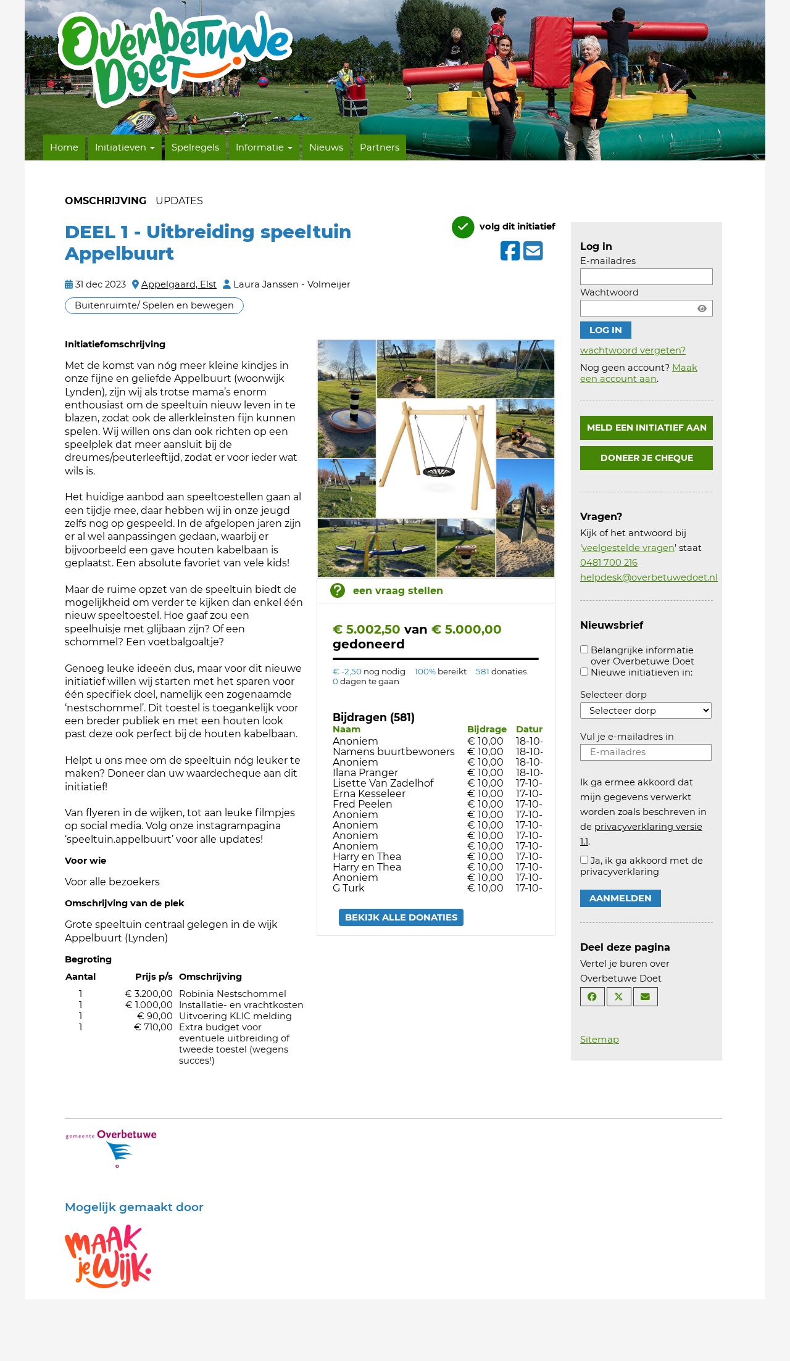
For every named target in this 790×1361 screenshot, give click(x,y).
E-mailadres (608, 261)
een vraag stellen (398, 591)
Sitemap (599, 1039)
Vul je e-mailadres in (627, 736)
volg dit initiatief (516, 226)
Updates (179, 201)
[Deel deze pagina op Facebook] (592, 996)
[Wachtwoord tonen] (702, 308)
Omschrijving (105, 201)
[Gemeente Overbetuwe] (111, 1148)
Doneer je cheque (647, 458)
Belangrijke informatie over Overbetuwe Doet (642, 656)
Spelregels (195, 147)
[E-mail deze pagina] (645, 996)
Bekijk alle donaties (401, 917)
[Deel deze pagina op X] (619, 996)
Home (64, 147)
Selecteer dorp (613, 694)
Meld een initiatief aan (647, 427)
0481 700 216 (609, 562)
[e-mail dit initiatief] (531, 251)
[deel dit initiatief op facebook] (508, 251)
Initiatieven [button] (122, 147)
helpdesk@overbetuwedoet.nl (649, 577)
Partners (379, 147)
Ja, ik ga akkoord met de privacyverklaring (641, 866)
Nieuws (326, 147)
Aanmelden (620, 898)
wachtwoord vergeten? (633, 350)
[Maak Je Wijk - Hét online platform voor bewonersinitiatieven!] (108, 1255)
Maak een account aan (638, 373)
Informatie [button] (261, 147)
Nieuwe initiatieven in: (641, 672)
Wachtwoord (609, 292)
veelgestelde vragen (628, 547)
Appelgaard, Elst (179, 284)
